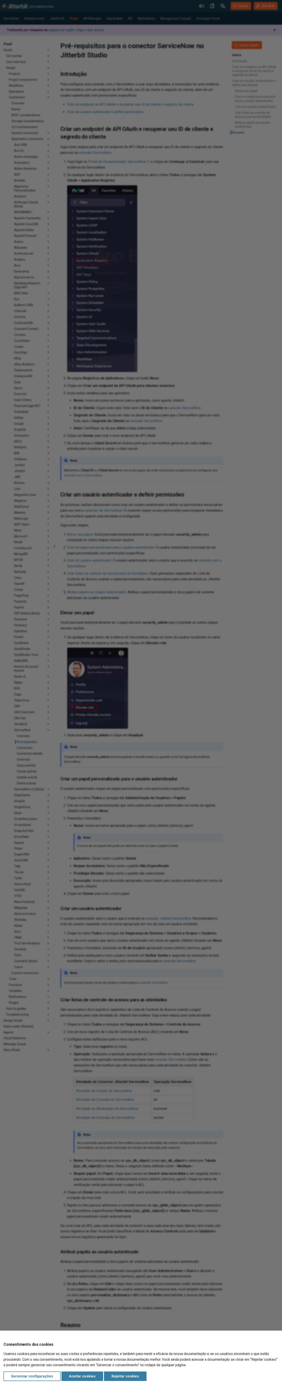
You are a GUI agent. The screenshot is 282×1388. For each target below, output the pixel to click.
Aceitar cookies (82, 1376)
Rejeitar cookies (125, 1376)
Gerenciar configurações (32, 1376)
